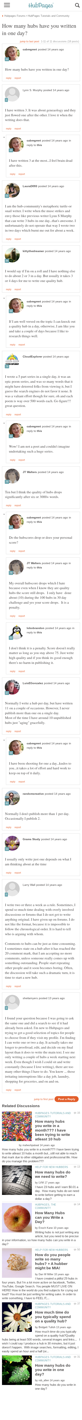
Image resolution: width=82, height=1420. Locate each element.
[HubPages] (41, 5)
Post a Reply (66, 1099)
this (39, 145)
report (18, 78)
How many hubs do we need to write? (52, 1174)
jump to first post (44, 1099)
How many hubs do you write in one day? (52, 1369)
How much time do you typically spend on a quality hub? (53, 1316)
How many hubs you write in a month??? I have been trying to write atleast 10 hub (52, 1130)
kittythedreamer (33, 251)
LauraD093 (30, 186)
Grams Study (31, 839)
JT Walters (30, 472)
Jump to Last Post (29, 41)
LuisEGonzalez (33, 683)
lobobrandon (35, 628)
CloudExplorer (32, 356)
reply (8, 78)
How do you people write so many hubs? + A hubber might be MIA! (52, 1261)
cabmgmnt (30, 49)
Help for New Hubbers (51, 1167)
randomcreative (33, 793)
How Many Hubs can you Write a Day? (50, 1217)
